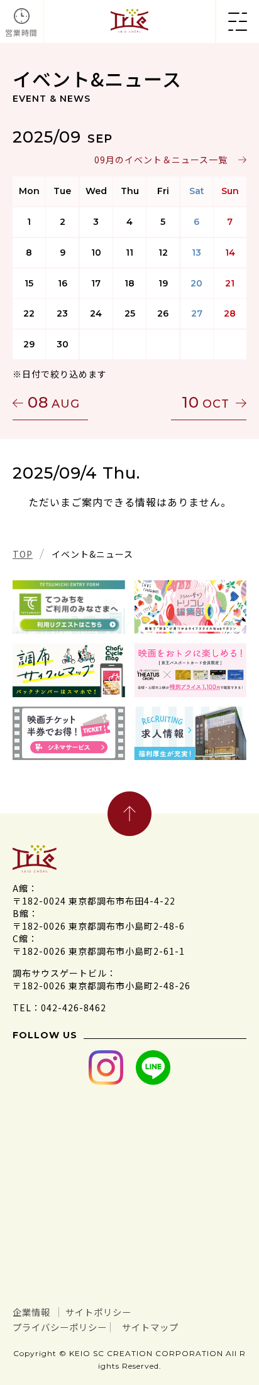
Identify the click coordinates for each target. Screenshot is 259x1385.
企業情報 (31, 1311)
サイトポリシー (98, 1311)
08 (54, 402)
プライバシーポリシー (60, 1326)
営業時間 (21, 32)
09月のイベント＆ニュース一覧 (161, 159)
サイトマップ (150, 1326)
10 (205, 402)
